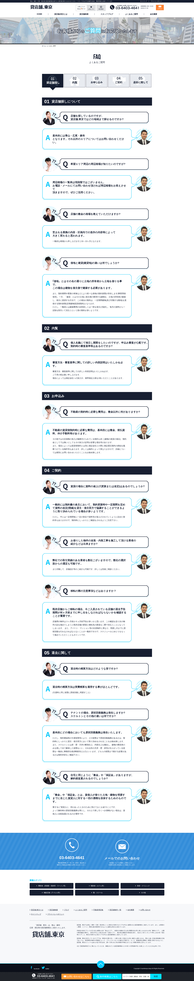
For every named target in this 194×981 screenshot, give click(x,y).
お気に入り (91, 9)
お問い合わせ (145, 910)
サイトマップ (143, 1)
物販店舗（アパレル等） (52, 892)
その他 (143, 892)
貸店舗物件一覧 (115, 910)
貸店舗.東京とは (60, 14)
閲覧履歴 (101, 9)
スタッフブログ (107, 14)
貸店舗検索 (83, 14)
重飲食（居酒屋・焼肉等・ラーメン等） (52, 886)
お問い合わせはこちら (78, 976)
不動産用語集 (98, 910)
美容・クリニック (143, 886)
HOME (39, 14)
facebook (36, 969)
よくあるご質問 (131, 14)
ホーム (44, 46)
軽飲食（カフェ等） (98, 886)
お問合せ (160, 8)
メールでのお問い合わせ (122, 858)
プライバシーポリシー (156, 1)
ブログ (66, 910)
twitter (47, 969)
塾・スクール (98, 892)
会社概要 (153, 14)
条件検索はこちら (109, 976)
